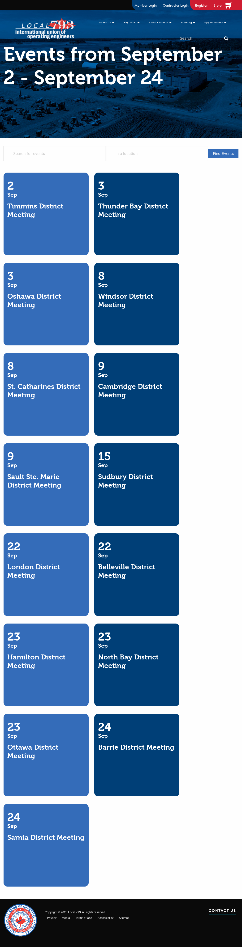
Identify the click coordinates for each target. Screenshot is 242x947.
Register (201, 5)
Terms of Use (83, 918)
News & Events (159, 22)
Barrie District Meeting (136, 747)
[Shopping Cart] (229, 5)
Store (218, 5)
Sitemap (124, 918)
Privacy (51, 918)
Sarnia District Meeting (45, 837)
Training (186, 22)
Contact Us (222, 911)
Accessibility (105, 918)
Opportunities (213, 22)
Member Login (145, 5)
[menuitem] (105, 22)
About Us (105, 22)
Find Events (223, 153)
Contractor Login (176, 5)
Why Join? (130, 22)
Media (66, 918)
